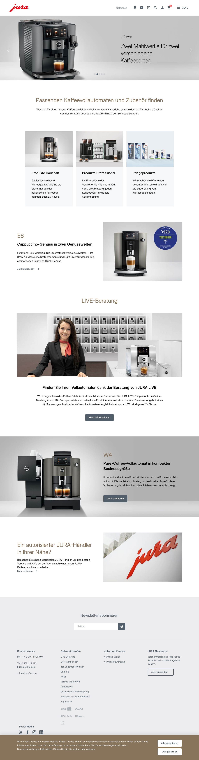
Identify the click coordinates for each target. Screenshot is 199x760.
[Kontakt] (142, 7)
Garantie (65, 671)
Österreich (121, 8)
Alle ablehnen (169, 751)
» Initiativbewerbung (114, 661)
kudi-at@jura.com (26, 666)
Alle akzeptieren (169, 743)
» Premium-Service (27, 673)
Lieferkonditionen (69, 661)
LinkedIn (41, 732)
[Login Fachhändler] (148, 7)
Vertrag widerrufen (70, 681)
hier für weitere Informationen (80, 749)
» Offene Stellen (112, 656)
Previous (8, 50)
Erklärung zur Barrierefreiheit (75, 696)
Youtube (21, 732)
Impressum (66, 701)
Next (191, 50)
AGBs (63, 676)
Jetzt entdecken (26, 269)
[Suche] (155, 7)
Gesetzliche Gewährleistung (75, 691)
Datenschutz (67, 686)
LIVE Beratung (68, 656)
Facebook (27, 732)
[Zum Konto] (162, 7)
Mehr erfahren (25, 571)
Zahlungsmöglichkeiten (72, 666)
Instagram (34, 732)
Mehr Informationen (99, 417)
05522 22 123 (29, 663)
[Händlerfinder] (135, 7)
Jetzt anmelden (159, 672)
